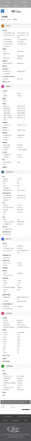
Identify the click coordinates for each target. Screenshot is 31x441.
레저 (3, 159)
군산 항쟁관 (6, 390)
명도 (18, 348)
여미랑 (18, 387)
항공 (18, 285)
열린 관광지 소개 (7, 71)
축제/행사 (4, 61)
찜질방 (4, 212)
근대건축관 (19, 380)
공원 (4, 51)
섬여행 (4, 330)
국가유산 (4, 30)
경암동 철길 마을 (21, 71)
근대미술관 (19, 378)
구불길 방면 (6, 200)
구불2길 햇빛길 (6, 108)
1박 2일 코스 (6, 157)
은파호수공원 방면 (21, 198)
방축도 (4, 348)
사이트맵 (9, 19)
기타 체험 (5, 149)
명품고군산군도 (6, 325)
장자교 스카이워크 (21, 325)
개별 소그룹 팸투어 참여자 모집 (23, 251)
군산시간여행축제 (5, 5)
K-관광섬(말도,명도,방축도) (23, 327)
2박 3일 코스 (20, 157)
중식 (18, 183)
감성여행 (5, 140)
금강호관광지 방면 (21, 195)
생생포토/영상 (6, 260)
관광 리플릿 (19, 273)
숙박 (3, 203)
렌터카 (18, 290)
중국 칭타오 (6, 79)
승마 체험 (19, 147)
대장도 (4, 339)
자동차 (4, 280)
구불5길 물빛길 (6, 113)
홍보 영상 (5, 265)
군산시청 (8, 2)
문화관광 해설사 (6, 295)
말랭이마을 (19, 58)
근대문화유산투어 (7, 154)
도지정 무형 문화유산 (8, 41)
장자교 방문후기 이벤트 (8, 248)
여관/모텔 (5, 210)
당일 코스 (19, 154)
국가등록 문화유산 (7, 39)
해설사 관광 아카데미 (22, 301)
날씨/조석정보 (6, 361)
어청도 (4, 344)
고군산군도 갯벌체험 (21, 149)
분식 (4, 186)
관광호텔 (5, 205)
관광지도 (4, 271)
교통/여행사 (5, 278)
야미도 (4, 341)
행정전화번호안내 (15, 420)
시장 (18, 219)
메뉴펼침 (2, 11)
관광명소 (4, 49)
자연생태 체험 (6, 147)
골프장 (4, 164)
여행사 (4, 292)
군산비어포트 (20, 224)
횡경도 (18, 346)
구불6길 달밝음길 (21, 113)
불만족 (3, 407)
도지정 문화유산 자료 (22, 44)
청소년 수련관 (20, 210)
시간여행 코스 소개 (7, 376)
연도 (18, 350)
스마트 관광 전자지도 (8, 275)
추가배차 (19, 96)
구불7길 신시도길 (21, 115)
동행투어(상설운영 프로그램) (23, 298)
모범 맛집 (5, 181)
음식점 (4, 392)
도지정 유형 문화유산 (22, 39)
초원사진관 (19, 385)
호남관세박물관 (6, 378)
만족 (12, 405)
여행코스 (4, 373)
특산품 (4, 219)
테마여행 (4, 133)
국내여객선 (19, 287)
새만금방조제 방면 (7, 198)
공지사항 (5, 246)
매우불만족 (13, 407)
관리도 (4, 346)
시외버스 (5, 283)
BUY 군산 (4, 227)
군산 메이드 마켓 (7, 224)
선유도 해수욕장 (20, 332)
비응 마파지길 (6, 58)
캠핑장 (4, 98)
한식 (18, 181)
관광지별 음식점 (6, 193)
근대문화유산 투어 (7, 135)
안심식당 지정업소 (21, 190)
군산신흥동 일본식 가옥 (8, 387)
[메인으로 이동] (16, 11)
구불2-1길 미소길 (21, 108)
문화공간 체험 (6, 145)
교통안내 (4, 358)
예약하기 (19, 93)
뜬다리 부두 (19, 383)
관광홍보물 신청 (6, 255)
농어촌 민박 (19, 212)
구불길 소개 (6, 106)
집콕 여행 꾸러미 (6, 232)
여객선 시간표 (5, 355)
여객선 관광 (6, 322)
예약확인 (5, 96)
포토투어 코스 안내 (21, 130)
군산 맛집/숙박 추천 (7, 250)
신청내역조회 (6, 257)
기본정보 (4, 318)
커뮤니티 (4, 243)
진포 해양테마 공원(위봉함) (9, 383)
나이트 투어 (19, 137)
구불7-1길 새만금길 (7, 117)
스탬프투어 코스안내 (21, 125)
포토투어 (26, 5)
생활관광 (4, 167)
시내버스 (19, 280)
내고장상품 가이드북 (7, 229)
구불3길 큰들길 (6, 110)
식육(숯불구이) (6, 188)
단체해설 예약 (6, 297)
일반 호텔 (19, 207)
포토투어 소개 (6, 130)
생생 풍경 (19, 263)
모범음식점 (5, 179)
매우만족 (3, 405)
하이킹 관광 (19, 320)
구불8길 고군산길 (21, 117)
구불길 (4, 103)
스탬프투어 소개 (6, 125)
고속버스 (19, 283)
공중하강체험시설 (7, 162)
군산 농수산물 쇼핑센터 (8, 222)
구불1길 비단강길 (21, 106)
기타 (18, 188)
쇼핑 (3, 217)
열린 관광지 (5, 69)
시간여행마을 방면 (7, 195)
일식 (4, 183)
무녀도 (4, 337)
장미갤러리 (5, 380)
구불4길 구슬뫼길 (21, 110)
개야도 (4, 353)
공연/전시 (4, 66)
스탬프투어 (15, 5)
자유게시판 (19, 248)
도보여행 (5, 320)
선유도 (18, 334)
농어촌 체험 (19, 145)
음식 (3, 176)
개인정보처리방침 (7, 416)
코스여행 (4, 152)
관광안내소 (5, 268)
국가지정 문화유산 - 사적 (22, 33)
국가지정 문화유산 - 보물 (8, 33)
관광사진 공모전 (6, 263)
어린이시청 (23, 2)
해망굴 (4, 385)
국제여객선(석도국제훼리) (9, 287)
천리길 (4, 120)
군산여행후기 (20, 246)
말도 (4, 350)
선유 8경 (5, 334)
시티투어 (4, 91)
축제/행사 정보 (20, 63)
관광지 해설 (6, 301)
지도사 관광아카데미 (7, 308)
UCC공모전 (19, 265)
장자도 (18, 337)
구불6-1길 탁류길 (7, 115)
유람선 (4, 290)
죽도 (18, 353)
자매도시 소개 (5, 81)
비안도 (18, 344)
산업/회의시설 (20, 51)
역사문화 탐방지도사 (7, 304)
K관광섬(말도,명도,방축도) (9, 327)
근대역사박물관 (20, 376)
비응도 (18, 339)
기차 (4, 285)
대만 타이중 (19, 79)
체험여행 (4, 142)
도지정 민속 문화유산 (8, 44)
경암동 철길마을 (20, 56)
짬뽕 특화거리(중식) (7, 190)
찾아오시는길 (5, 420)
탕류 (18, 186)
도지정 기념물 (20, 41)
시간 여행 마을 (6, 73)
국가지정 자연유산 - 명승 (8, 35)
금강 (4, 56)
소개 (4, 93)
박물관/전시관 (6, 53)
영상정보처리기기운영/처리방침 (23, 416)
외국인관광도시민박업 (8, 207)
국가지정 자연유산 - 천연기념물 (23, 36)
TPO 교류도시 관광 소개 (8, 76)
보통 (22, 405)
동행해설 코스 (20, 306)
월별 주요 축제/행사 (7, 63)
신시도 (18, 341)
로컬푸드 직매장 (20, 222)
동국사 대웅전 (20, 390)
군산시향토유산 (6, 46)
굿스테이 (19, 205)
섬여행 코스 (6, 332)
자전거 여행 (6, 137)
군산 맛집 (19, 179)
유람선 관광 (19, 322)
